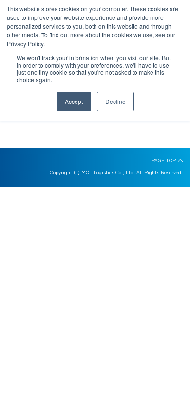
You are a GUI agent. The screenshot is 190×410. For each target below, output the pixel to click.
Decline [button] (115, 101)
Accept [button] (74, 101)
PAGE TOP (164, 160)
